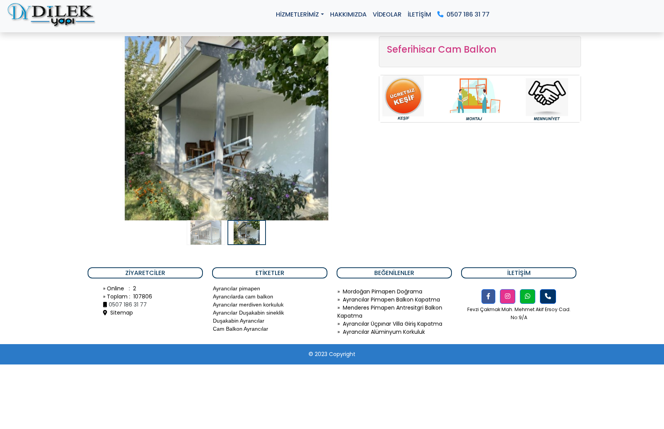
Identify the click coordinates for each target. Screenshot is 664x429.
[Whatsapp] (527, 296)
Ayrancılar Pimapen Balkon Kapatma (391, 299)
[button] (488, 296)
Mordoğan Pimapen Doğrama (382, 291)
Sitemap (120, 312)
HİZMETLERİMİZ (297, 14)
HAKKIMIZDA (348, 14)
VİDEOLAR (387, 14)
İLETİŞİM (419, 14)
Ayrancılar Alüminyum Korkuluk (384, 332)
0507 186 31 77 (466, 14)
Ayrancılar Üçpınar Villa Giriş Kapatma (392, 324)
